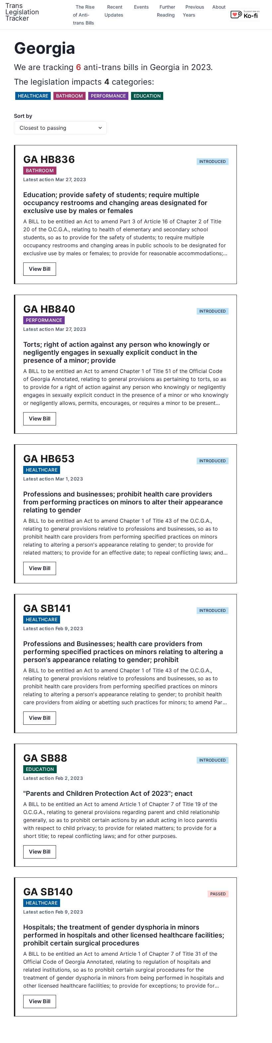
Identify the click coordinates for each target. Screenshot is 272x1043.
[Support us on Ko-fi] (244, 14)
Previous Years (193, 11)
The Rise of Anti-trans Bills (84, 15)
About (219, 7)
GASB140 (48, 892)
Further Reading (166, 11)
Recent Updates (113, 11)
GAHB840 (49, 309)
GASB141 (47, 608)
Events (141, 7)
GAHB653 (49, 459)
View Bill (39, 268)
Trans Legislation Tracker (22, 12)
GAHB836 (49, 159)
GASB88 (45, 758)
